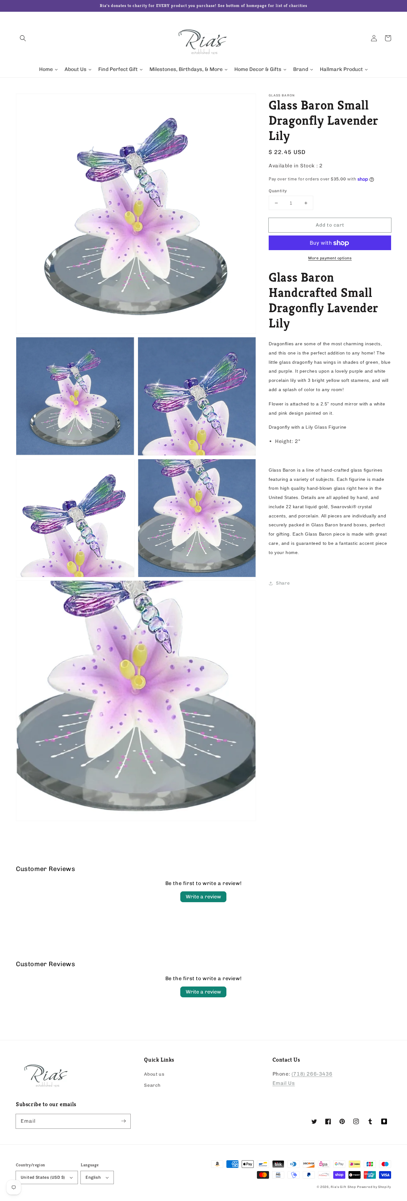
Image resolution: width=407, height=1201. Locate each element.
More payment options (330, 258)
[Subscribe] (123, 1121)
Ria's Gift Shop (343, 1187)
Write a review (203, 897)
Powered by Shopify (374, 1187)
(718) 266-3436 (312, 1074)
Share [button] (283, 583)
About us (154, 1074)
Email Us (283, 1083)
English (93, 1177)
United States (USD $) (43, 1177)
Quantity (278, 190)
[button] (23, 38)
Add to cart (330, 225)
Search (152, 1085)
